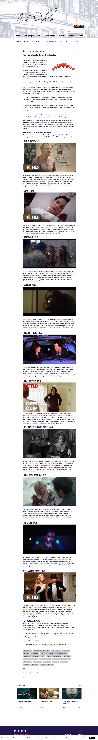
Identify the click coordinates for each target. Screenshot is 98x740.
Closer (42, 656)
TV (42, 41)
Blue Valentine (35, 656)
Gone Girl (48, 656)
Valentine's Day (52, 653)
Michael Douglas (27, 650)
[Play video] (49, 157)
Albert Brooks (44, 653)
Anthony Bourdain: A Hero (46, 701)
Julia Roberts (27, 664)
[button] (29, 35)
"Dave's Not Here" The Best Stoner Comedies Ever (70, 702)
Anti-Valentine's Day (62, 653)
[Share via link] (34, 672)
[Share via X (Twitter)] (26, 672)
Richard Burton (47, 662)
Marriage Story (66, 656)
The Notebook (27, 656)
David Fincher (64, 662)
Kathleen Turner (34, 653)
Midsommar (43, 664)
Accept (91, 737)
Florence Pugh (66, 650)
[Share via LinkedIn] (30, 672)
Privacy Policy (79, 731)
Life (71, 41)
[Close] (96, 738)
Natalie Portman (37, 650)
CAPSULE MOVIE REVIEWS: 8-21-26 (25, 701)
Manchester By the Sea (45, 659)
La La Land (26, 653)
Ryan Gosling (35, 664)
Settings (85, 737)
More (76, 41)
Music (61, 41)
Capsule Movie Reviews (51, 41)
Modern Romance (57, 656)
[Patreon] (15, 731)
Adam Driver (55, 662)
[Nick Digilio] (19, 731)
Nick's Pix (26, 41)
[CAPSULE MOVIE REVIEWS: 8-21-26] (27, 693)
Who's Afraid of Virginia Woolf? (30, 659)
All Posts (19, 41)
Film (32, 41)
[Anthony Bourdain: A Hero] (49, 693)
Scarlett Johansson (56, 650)
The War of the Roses (57, 659)
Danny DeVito (67, 659)
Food (67, 41)
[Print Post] (37, 672)
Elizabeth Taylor (37, 662)
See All (80, 685)
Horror (37, 41)
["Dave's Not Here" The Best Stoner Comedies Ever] (71, 693)
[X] (25, 731)
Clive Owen (50, 664)
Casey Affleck (46, 650)
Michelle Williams (27, 662)
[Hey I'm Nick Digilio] (22, 731)
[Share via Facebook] (23, 672)
